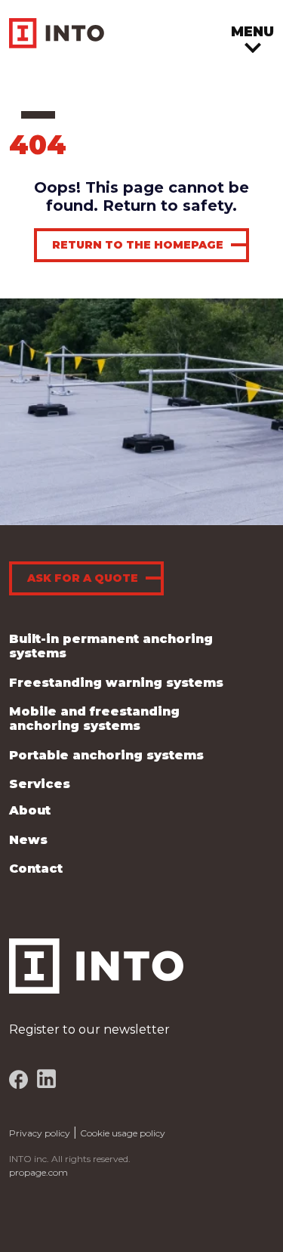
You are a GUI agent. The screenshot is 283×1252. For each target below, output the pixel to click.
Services (39, 784)
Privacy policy (39, 1133)
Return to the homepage (137, 245)
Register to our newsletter (89, 1029)
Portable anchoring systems (106, 755)
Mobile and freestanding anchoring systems (94, 718)
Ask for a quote (82, 578)
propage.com (38, 1172)
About (30, 810)
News (28, 840)
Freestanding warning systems (116, 682)
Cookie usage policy (122, 1133)
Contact (36, 868)
